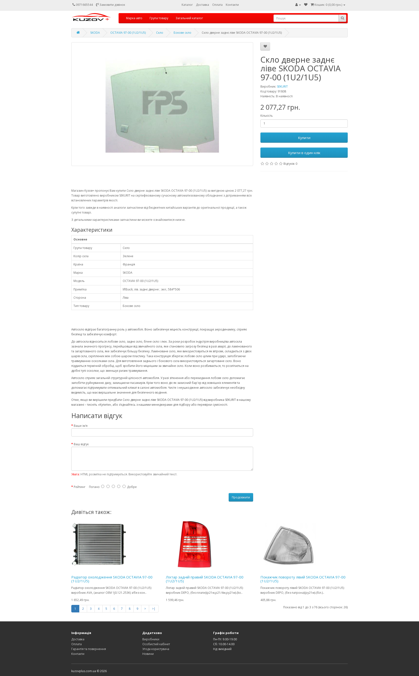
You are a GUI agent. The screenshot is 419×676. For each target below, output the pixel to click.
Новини (148, 654)
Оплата (217, 5)
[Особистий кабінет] (298, 5)
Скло (159, 33)
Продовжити (241, 497)
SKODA (95, 33)
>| (153, 609)
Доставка (202, 5)
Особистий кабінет (156, 644)
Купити (304, 137)
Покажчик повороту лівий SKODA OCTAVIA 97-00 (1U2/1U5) (303, 579)
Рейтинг (79, 487)
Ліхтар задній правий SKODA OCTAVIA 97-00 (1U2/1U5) (204, 579)
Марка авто (134, 18)
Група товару (159, 18)
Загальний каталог (189, 18)
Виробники (150, 639)
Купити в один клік (304, 152)
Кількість (266, 116)
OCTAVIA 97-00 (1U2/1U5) (128, 33)
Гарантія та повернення (88, 649)
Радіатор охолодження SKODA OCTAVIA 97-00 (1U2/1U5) (112, 579)
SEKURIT (282, 86)
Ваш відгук (81, 444)
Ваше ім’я (81, 426)
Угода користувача (155, 649)
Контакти (232, 5)
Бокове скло (182, 33)
